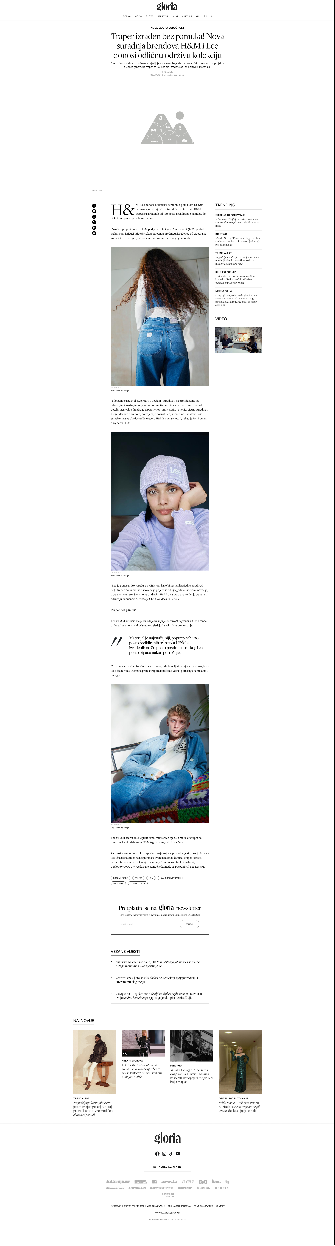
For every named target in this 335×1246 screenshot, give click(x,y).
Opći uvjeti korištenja (179, 1206)
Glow (149, 16)
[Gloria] (167, 6)
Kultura (187, 16)
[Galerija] (167, 126)
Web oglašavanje (155, 1206)
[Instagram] (164, 1154)
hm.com (119, 233)
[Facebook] (157, 1154)
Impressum (115, 1206)
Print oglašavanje (203, 1206)
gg (198, 16)
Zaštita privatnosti (134, 1206)
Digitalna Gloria (170, 1167)
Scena (127, 16)
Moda (138, 16)
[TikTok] (171, 1154)
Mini (175, 16)
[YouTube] (178, 1153)
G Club (208, 16)
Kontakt (220, 1206)
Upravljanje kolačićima (167, 1212)
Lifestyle (163, 16)
